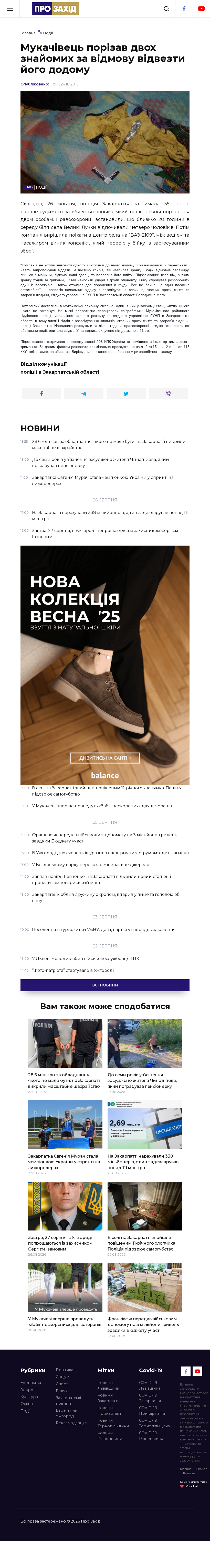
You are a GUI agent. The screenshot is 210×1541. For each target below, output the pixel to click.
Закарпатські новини (68, 1400)
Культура (29, 1396)
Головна (185, 1469)
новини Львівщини (108, 1385)
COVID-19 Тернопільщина (154, 1423)
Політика (64, 1370)
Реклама (189, 1473)
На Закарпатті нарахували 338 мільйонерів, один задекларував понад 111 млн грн (143, 1162)
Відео (61, 1391)
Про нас (201, 1469)
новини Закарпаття (108, 1398)
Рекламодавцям (71, 1423)
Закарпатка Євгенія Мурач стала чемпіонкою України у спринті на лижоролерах (64, 1162)
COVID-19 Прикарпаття (152, 1411)
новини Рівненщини (110, 1436)
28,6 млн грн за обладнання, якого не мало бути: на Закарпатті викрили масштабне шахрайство (64, 1080)
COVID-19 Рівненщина (151, 1436)
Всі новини (105, 985)
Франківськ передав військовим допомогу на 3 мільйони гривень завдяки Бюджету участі (143, 1324)
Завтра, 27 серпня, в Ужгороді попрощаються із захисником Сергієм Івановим (60, 1243)
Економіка (30, 1382)
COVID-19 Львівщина (149, 1385)
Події (25, 1411)
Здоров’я (29, 1390)
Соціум (62, 1376)
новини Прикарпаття (110, 1411)
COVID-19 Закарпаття (150, 1398)
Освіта (26, 1403)
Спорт (62, 1384)
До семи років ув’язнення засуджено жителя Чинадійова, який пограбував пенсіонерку (142, 1080)
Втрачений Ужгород (66, 1413)
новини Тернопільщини (113, 1423)
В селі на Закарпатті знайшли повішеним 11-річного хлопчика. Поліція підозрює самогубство (142, 1243)
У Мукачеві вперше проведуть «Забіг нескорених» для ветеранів (64, 1321)
